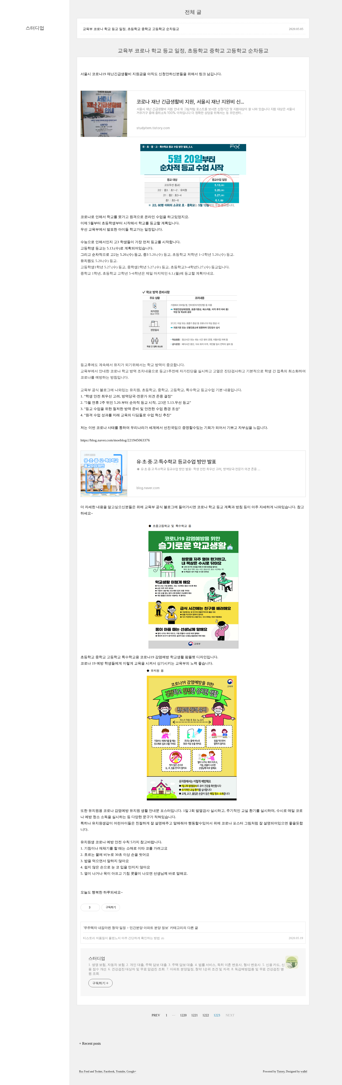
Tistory (281, 1071)
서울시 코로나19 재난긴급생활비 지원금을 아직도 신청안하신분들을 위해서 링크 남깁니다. (151, 74)
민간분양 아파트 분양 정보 (149, 928)
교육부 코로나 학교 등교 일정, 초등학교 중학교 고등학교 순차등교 (131, 29)
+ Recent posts (90, 1043)
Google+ (131, 1071)
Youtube (120, 1071)
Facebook (109, 1071)
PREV (155, 1014)
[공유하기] (95, 907)
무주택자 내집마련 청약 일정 (105, 928)
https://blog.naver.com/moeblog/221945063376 (115, 440)
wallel (304, 1071)
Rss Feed (84, 1071)
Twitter (98, 1071)
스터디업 (35, 27)
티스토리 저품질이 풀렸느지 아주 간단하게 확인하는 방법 (121, 938)
